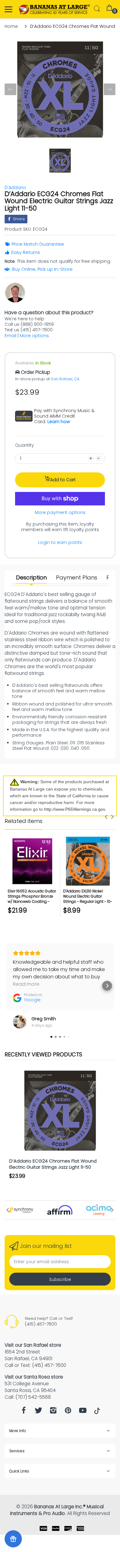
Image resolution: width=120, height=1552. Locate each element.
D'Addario (15, 187)
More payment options (60, 512)
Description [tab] (31, 577)
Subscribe (60, 1279)
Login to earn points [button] (60, 542)
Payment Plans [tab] (76, 577)
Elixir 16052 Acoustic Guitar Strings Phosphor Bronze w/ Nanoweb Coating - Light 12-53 (32, 898)
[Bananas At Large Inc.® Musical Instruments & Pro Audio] (54, 9)
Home (11, 26)
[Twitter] (38, 1412)
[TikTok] (97, 1412)
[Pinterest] (68, 1412)
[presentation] (106, 816)
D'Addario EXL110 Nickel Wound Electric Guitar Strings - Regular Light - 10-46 (87, 898)
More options (34, 336)
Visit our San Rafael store (33, 1345)
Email (10, 336)
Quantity (24, 445)
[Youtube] (82, 1412)
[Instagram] (53, 1412)
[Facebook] (23, 1412)
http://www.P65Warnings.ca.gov (74, 809)
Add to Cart (63, 480)
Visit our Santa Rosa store (34, 1377)
